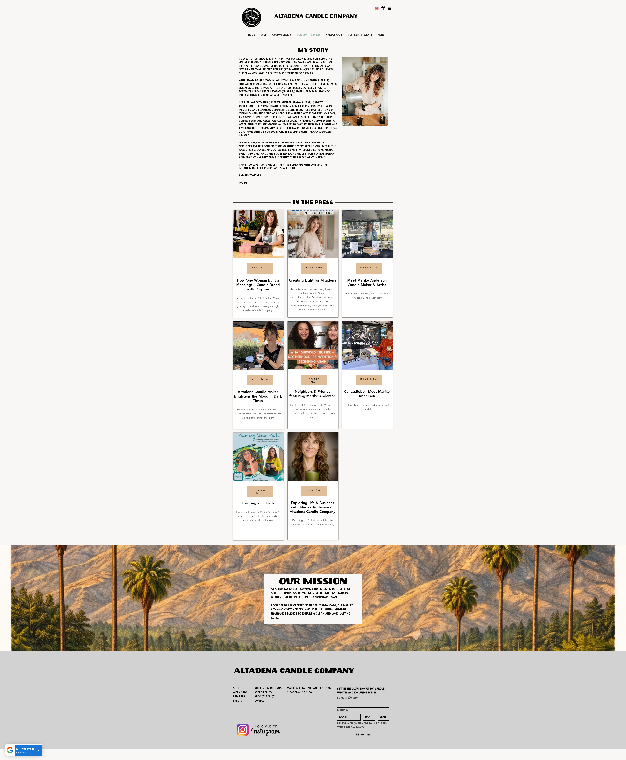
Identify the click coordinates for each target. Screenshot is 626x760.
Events (237, 701)
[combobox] (349, 717)
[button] (389, 8)
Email (347, 698)
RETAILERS (239, 696)
